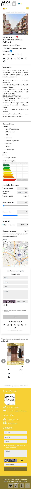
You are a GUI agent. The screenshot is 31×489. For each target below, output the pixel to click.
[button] (3, 361)
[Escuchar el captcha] (6, 305)
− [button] (5, 246)
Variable (12, 225)
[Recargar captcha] (4, 305)
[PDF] (8, 59)
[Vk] (22, 59)
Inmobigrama (15, 483)
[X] (15, 59)
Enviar (15, 317)
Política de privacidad (21, 479)
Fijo (5, 225)
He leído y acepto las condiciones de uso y (15, 311)
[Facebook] (12, 59)
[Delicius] (19, 59)
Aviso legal (18, 481)
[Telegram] (4, 61)
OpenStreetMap (19, 266)
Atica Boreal (11, 479)
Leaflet (13, 266)
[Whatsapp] (21, 3)
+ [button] (5, 243)
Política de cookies (9, 481)
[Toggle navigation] (27, 8)
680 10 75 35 (15, 274)
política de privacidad (11, 447)
